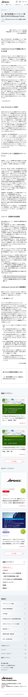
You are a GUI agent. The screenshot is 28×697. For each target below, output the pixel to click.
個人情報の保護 (4, 663)
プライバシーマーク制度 (8, 603)
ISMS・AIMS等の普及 (7, 639)
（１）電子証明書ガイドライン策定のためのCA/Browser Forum (13, 378)
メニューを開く (25, 646)
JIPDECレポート (7, 567)
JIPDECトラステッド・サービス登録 (11, 624)
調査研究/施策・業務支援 (8, 634)
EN (20, 1)
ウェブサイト (6, 101)
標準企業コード (6, 629)
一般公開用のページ (7, 298)
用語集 (4, 585)
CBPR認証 (5, 613)
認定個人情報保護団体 (8, 608)
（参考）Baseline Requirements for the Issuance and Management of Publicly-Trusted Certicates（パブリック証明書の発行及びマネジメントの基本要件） (14, 278)
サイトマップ (4, 670)
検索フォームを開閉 (17, 1)
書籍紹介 (5, 588)
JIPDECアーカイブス (8, 582)
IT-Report (5, 570)
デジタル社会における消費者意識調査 (12, 579)
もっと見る (14, 461)
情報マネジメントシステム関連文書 (12, 573)
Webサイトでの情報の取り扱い (8, 665)
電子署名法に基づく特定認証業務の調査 (12, 618)
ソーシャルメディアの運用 (7, 667)
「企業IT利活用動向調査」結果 (11, 576)
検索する (25, 77)
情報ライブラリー (8, 562)
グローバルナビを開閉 (26, 2)
